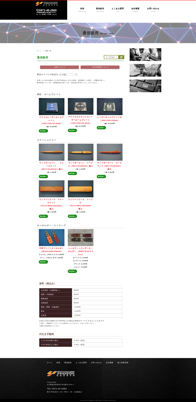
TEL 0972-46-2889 (57, 389)
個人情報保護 (122, 362)
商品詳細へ (43, 131)
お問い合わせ (153, 9)
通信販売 (100, 9)
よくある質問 (118, 9)
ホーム (39, 51)
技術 (82, 9)
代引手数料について (100, 67)
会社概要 (135, 9)
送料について (59, 67)
